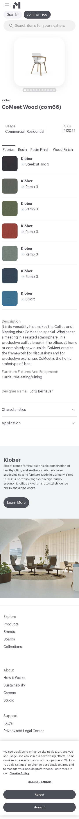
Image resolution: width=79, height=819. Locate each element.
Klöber (6, 100)
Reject (39, 794)
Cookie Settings (40, 782)
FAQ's (8, 723)
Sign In (12, 14)
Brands (9, 632)
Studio (9, 700)
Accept (39, 807)
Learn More (16, 502)
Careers (10, 693)
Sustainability (14, 685)
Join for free (37, 14)
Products (11, 624)
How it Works (14, 678)
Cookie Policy (19, 773)
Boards (9, 639)
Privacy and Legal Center (24, 731)
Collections (13, 647)
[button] (7, 5)
